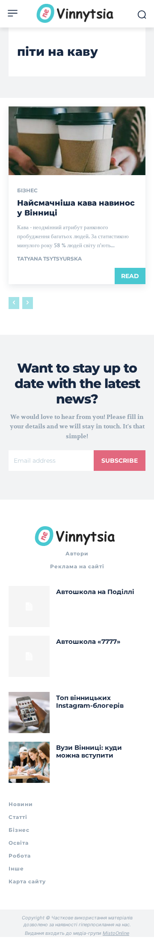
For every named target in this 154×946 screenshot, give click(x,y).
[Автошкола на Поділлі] (29, 606)
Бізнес (27, 190)
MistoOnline (116, 933)
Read (130, 276)
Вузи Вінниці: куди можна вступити (89, 751)
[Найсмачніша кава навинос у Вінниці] (77, 140)
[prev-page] (14, 303)
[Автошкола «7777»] (29, 656)
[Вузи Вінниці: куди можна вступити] (29, 762)
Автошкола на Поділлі (95, 592)
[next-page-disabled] (27, 303)
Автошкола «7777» (88, 641)
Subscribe (119, 460)
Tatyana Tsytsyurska (49, 258)
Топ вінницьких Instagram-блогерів (90, 702)
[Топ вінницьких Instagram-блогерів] (29, 712)
